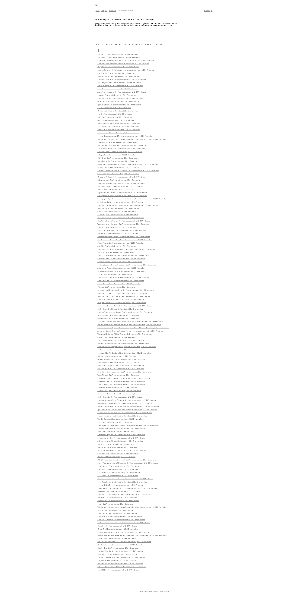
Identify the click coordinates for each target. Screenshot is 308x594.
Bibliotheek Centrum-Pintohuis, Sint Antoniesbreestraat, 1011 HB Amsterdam (124, 378)
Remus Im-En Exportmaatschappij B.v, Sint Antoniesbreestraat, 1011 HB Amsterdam (127, 488)
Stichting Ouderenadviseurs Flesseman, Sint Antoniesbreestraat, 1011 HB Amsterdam (127, 265)
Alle (97, 44)
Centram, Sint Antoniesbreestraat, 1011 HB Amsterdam (116, 211)
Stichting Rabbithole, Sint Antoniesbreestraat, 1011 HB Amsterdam (120, 98)
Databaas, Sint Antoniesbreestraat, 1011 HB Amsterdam (117, 95)
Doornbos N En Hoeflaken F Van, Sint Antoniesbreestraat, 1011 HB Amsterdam (125, 403)
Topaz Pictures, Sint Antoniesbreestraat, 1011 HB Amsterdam (118, 315)
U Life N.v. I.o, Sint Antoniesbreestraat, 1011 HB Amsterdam (118, 167)
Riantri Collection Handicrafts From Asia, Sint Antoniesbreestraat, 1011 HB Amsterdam (127, 425)
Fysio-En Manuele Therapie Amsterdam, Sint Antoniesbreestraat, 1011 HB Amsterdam (127, 410)
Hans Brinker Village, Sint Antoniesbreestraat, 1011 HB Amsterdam (120, 365)
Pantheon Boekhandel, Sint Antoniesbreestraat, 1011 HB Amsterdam (121, 428)
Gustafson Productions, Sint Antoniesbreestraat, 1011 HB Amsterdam (121, 359)
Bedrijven (104, 11)
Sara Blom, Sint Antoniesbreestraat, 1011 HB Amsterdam (117, 142)
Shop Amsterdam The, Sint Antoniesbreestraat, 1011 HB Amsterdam (121, 438)
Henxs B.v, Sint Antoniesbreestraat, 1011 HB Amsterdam (117, 526)
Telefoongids (208, 11)
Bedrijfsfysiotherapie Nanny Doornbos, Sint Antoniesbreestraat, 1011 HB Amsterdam (126, 400)
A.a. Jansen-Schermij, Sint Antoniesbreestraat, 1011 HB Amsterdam (121, 149)
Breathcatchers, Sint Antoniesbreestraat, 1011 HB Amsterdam (119, 466)
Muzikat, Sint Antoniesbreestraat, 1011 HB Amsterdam (116, 189)
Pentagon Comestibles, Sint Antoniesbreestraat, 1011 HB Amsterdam (121, 79)
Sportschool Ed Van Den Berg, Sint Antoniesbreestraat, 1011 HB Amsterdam (124, 353)
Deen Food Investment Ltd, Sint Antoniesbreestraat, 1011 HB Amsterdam (122, 293)
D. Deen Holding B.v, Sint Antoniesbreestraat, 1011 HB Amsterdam (120, 485)
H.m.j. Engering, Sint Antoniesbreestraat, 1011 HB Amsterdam (119, 83)
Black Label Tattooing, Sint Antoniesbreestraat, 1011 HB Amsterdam (121, 340)
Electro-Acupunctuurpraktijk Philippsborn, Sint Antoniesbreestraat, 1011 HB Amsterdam (127, 463)
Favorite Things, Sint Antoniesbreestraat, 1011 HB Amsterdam (119, 391)
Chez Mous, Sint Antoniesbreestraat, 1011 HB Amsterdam (117, 454)
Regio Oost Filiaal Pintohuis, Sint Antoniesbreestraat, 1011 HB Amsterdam (123, 255)
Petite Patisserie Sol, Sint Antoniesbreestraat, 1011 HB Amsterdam (120, 281)
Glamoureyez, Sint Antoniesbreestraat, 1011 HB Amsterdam (118, 101)
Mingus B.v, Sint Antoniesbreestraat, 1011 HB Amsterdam (117, 529)
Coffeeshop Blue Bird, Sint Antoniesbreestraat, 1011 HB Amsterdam (121, 259)
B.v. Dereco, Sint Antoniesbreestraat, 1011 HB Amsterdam (117, 476)
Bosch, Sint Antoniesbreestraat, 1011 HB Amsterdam (115, 504)
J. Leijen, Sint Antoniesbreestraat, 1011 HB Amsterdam (116, 155)
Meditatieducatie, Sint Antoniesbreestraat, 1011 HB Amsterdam (119, 123)
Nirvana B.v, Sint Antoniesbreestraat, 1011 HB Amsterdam (117, 554)
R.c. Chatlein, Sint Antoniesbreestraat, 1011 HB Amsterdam (118, 127)
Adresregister (208, 2)
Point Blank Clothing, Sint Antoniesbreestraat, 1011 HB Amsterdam (120, 299)
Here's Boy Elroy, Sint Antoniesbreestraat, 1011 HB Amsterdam (119, 491)
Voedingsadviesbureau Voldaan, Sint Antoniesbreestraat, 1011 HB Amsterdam (124, 334)
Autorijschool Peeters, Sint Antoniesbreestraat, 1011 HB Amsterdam (121, 268)
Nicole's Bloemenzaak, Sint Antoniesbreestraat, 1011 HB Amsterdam (121, 271)
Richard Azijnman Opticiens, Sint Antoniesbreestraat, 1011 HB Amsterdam (123, 532)
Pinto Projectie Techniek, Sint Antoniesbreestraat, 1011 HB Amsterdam (122, 230)
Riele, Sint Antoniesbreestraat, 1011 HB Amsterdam (115, 422)
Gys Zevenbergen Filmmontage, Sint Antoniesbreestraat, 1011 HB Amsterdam (124, 240)
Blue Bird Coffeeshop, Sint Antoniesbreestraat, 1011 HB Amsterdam (121, 384)
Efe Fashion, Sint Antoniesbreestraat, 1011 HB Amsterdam (117, 350)
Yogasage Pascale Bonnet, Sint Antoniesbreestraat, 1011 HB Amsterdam (122, 145)
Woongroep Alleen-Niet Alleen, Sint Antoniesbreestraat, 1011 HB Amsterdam (123, 224)
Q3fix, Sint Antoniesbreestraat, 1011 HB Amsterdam (115, 120)
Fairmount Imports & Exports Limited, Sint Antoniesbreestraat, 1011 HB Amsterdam (126, 347)
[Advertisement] (137, 33)
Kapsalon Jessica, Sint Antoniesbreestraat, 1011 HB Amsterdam (119, 262)
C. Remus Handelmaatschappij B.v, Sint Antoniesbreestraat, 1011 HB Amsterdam (125, 290)
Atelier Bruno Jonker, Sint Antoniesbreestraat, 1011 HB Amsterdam (120, 202)
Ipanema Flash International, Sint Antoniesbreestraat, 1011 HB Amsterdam (123, 344)
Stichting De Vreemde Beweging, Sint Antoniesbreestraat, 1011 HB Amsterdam (124, 494)
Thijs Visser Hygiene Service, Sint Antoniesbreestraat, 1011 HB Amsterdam (123, 221)
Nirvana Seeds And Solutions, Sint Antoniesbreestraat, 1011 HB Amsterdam (123, 237)
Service (155, 591)
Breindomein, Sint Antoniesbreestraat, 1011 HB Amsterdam (118, 133)
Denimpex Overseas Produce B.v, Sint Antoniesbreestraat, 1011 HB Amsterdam (125, 479)
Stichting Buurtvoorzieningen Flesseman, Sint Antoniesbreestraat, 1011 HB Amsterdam (127, 205)
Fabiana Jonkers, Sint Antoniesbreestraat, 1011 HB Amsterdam (119, 180)
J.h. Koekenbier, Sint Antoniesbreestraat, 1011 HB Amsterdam (119, 284)
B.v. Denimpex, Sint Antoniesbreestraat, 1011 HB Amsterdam (118, 472)
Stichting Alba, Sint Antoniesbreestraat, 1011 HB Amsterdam (118, 362)
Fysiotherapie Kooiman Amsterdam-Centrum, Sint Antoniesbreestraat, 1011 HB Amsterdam (129, 325)
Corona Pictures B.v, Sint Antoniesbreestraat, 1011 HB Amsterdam (120, 243)
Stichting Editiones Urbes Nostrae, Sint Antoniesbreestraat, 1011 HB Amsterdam (125, 312)
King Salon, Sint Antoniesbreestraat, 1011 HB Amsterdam (117, 388)
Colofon (161, 591)
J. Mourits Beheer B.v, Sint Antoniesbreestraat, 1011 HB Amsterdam (121, 557)
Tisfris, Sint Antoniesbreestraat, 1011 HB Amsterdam (115, 444)
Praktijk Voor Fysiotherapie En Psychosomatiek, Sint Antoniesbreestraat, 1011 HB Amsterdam (130, 321)
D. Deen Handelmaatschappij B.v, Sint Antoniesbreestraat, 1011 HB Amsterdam (125, 136)
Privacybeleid (148, 591)
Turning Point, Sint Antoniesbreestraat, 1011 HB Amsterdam (118, 76)
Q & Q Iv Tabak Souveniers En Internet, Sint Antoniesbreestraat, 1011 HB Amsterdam (127, 460)
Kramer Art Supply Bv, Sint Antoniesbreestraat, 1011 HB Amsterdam (121, 435)
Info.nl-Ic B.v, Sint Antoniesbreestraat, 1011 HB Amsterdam (118, 54)
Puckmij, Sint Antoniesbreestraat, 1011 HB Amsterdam (116, 227)
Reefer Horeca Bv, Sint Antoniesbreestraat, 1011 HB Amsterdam (119, 397)
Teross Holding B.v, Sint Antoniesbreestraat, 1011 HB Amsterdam (120, 86)
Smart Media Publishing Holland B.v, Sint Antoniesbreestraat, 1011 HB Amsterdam (126, 60)
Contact (166, 591)
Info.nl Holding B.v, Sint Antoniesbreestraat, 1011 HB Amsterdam (120, 564)
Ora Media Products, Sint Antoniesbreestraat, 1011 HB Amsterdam (120, 545)
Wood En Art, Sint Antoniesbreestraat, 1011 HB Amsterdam (118, 174)
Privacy (141, 591)
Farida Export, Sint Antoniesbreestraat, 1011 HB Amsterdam (118, 161)
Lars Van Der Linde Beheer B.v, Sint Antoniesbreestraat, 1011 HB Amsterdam (124, 542)
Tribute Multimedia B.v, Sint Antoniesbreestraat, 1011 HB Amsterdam (121, 567)
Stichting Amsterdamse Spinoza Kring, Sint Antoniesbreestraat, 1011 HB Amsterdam (126, 249)
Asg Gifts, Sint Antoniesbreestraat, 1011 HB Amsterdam (117, 246)
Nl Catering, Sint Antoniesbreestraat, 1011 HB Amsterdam (117, 233)
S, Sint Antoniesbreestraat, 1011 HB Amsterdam (114, 108)
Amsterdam (112, 11)
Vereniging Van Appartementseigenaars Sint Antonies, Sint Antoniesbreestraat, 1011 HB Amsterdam (132, 139)
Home (97, 11)
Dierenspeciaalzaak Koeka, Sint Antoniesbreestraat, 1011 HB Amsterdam (122, 394)
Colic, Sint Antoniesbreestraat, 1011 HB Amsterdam (115, 117)
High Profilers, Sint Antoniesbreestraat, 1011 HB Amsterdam (118, 548)
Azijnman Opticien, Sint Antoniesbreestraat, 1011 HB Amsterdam (120, 441)
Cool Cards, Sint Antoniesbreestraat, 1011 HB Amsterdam (117, 469)
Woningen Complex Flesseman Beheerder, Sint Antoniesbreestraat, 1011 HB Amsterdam (128, 171)
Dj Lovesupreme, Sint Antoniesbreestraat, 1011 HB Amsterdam (119, 105)
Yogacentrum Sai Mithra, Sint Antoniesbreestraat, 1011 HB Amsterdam (122, 416)
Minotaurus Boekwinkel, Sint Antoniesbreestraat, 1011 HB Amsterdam (121, 177)
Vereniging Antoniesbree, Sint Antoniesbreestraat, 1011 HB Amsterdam (122, 196)
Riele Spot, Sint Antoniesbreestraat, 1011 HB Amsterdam (117, 513)
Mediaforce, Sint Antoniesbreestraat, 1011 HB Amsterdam (117, 111)
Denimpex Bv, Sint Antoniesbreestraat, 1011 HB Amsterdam (118, 208)
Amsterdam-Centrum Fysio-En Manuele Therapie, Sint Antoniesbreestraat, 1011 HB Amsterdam (130, 331)
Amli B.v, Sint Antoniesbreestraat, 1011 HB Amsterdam (116, 539)
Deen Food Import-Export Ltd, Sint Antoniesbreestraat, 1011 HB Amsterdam (123, 296)
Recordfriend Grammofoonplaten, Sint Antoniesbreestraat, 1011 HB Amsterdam (124, 372)
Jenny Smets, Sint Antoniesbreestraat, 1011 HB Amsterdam (118, 501)
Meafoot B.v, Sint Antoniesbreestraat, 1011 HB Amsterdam (117, 447)
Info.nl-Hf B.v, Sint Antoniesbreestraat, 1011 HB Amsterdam (118, 570)
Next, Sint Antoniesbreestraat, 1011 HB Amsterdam (115, 510)
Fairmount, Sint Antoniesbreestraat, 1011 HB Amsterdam (117, 356)
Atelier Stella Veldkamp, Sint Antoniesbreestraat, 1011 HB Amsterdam (121, 92)
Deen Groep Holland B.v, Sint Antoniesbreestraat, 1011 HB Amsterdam (122, 482)
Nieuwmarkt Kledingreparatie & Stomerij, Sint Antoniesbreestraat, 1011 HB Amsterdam (127, 164)
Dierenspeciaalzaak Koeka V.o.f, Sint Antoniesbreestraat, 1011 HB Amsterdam (124, 306)
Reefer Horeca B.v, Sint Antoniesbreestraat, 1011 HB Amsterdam (120, 309)
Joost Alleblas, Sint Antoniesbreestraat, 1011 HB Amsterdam (118, 130)
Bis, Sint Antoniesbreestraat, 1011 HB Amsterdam (114, 114)
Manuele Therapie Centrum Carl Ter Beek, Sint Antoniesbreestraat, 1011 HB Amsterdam (128, 406)
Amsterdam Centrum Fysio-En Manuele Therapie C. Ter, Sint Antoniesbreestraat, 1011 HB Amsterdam (133, 328)
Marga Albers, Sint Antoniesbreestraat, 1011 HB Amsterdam (118, 67)
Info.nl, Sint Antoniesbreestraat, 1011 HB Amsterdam (115, 252)
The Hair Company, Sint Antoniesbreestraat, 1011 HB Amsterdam (120, 419)
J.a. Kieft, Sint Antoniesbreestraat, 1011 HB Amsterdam (116, 73)
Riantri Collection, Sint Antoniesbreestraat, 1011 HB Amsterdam (119, 516)
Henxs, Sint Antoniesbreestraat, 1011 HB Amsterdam (115, 432)
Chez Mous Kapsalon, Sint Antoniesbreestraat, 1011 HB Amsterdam (121, 183)
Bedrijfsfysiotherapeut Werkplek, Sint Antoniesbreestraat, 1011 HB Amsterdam (124, 413)
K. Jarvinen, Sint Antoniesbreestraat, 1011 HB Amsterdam (117, 215)
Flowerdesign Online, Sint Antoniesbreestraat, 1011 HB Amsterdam (120, 218)
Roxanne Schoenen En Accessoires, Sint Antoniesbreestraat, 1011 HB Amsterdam (126, 70)
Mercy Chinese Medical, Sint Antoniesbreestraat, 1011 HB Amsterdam (121, 303)
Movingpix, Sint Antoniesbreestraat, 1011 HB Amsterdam (117, 498)
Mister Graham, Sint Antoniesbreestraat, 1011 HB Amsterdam (118, 318)
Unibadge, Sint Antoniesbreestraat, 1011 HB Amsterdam (116, 287)
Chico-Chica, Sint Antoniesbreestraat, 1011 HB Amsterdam (117, 158)
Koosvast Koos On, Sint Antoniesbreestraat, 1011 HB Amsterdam (120, 551)
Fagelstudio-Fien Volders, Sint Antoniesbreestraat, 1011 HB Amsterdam (122, 193)
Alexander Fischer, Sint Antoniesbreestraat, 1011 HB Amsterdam (119, 152)
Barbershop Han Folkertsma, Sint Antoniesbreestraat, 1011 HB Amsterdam (123, 64)
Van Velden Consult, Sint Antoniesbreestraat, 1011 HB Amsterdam (120, 186)
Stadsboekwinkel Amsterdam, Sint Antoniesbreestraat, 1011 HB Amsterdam (123, 523)
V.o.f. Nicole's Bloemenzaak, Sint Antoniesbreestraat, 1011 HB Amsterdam (123, 278)
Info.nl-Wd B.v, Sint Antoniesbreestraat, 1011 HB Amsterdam (118, 57)
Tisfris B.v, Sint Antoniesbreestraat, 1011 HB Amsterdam (117, 89)
